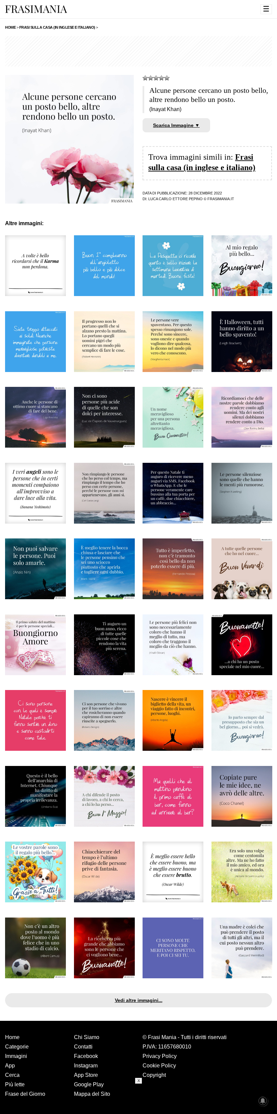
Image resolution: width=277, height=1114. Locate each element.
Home (12, 1037)
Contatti (83, 1047)
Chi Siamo (86, 1037)
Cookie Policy (159, 1065)
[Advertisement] (138, 51)
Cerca (12, 1075)
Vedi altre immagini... (138, 1000)
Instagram (86, 1065)
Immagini (16, 1056)
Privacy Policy (160, 1056)
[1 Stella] (145, 78)
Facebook (86, 1056)
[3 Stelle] (156, 78)
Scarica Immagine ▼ (176, 125)
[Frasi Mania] (36, 9)
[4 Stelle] (161, 78)
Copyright (154, 1075)
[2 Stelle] (150, 78)
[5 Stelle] (167, 78)
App (10, 1065)
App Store (86, 1075)
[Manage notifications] (262, 1100)
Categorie (17, 1047)
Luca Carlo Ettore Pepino (175, 199)
